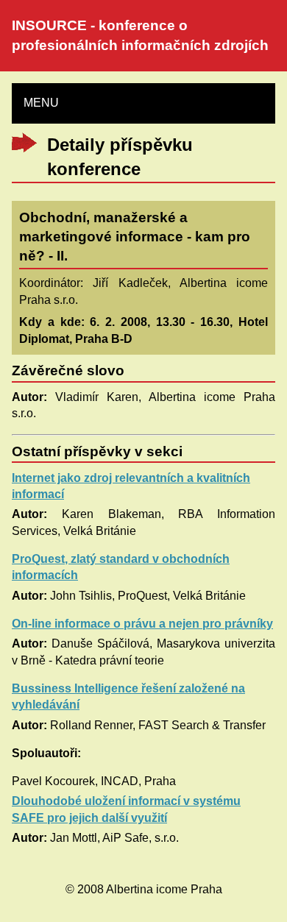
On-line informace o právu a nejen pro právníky (142, 623)
